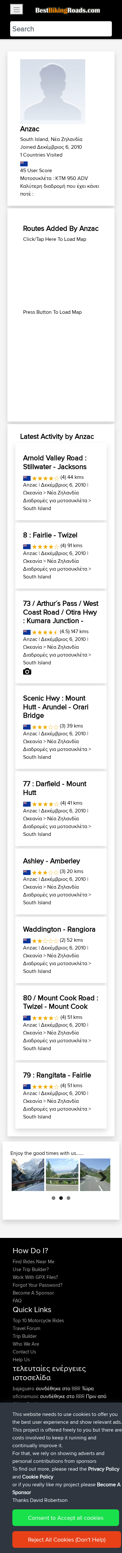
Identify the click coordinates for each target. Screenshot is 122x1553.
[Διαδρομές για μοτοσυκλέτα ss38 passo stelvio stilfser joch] (28, 1174)
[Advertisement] (61, 275)
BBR (76, 1388)
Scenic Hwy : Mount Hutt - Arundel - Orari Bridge (55, 706)
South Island (37, 508)
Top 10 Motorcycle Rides (38, 1320)
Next (100, 1174)
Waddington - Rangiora (59, 929)
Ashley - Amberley (51, 860)
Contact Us (24, 1351)
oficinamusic (26, 1396)
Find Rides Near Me (33, 1261)
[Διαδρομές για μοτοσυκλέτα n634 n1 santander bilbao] (62, 1174)
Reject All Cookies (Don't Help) (66, 1539)
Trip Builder (25, 1336)
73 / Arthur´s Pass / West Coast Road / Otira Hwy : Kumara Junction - (60, 612)
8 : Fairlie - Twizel (50, 535)
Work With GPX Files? (35, 1277)
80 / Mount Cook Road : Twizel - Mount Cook (60, 1001)
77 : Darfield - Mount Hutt (54, 787)
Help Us (21, 1359)
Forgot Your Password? (37, 1285)
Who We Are (26, 1343)
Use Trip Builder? (31, 1269)
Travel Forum (26, 1328)
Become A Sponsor (33, 1292)
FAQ (17, 1300)
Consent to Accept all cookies (65, 1518)
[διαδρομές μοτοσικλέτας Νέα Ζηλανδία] (24, 162)
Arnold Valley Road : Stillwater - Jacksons (55, 461)
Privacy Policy (103, 1469)
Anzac (30, 485)
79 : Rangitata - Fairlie (57, 1075)
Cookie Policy (37, 1476)
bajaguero (24, 1388)
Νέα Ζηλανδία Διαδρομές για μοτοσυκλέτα (55, 496)
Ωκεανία (32, 492)
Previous (21, 1174)
